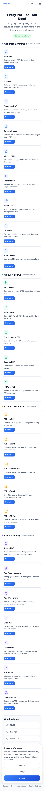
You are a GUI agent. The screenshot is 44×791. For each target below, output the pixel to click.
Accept (22, 778)
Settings (22, 772)
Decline (22, 765)
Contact (5, 786)
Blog (13, 786)
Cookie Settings (35, 786)
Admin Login (21, 786)
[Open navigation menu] (39, 3)
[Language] (31, 3)
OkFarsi (6, 3)
